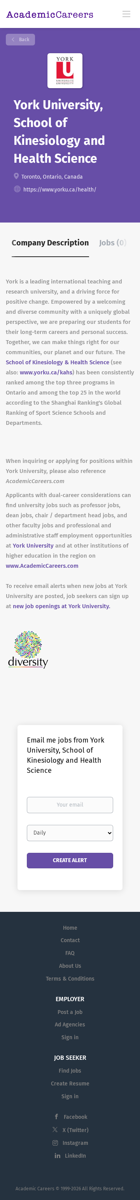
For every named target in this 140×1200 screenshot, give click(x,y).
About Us (70, 966)
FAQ (70, 953)
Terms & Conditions (70, 979)
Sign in (70, 1037)
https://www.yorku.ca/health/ (59, 189)
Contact (70, 940)
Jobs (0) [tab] (113, 242)
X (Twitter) (76, 1130)
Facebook (75, 1117)
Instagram (75, 1143)
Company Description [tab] (50, 242)
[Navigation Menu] (126, 13)
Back (23, 39)
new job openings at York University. (61, 606)
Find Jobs (70, 1071)
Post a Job (70, 1012)
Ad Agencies (70, 1024)
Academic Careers (35, 1188)
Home (70, 928)
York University (33, 545)
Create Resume (70, 1083)
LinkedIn (75, 1156)
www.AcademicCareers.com (42, 565)
